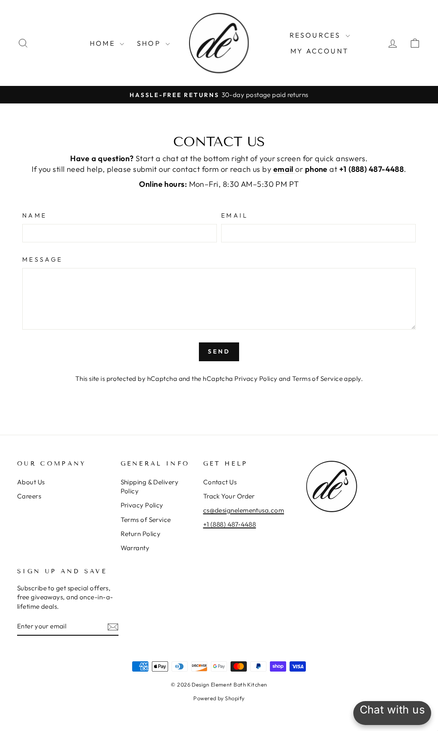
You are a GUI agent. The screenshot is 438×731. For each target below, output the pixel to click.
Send (219, 351)
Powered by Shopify (218, 698)
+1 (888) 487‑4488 (229, 524)
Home (104, 43)
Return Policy (141, 534)
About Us (31, 482)
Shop (150, 43)
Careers (29, 496)
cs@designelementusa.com (243, 510)
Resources (316, 35)
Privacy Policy (255, 378)
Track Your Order (229, 496)
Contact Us (220, 482)
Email (235, 215)
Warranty (135, 548)
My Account (319, 51)
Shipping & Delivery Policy (150, 486)
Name (34, 215)
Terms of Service (317, 378)
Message (42, 259)
